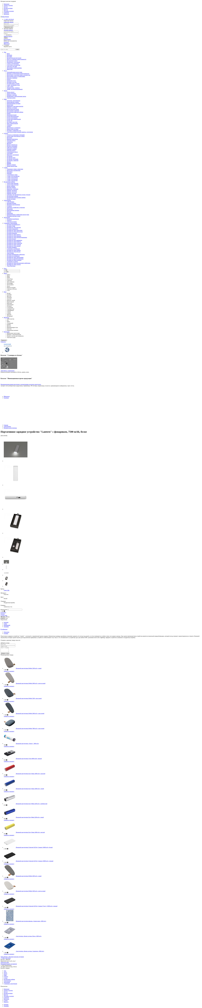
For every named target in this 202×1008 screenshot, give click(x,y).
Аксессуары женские (12, 183)
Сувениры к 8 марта (12, 261)
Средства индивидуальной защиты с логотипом (20, 132)
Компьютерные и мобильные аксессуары (18, 214)
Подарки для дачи (12, 82)
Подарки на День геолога (14, 264)
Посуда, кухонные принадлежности (16, 59)
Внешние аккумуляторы (13, 204)
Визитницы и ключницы (13, 127)
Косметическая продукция (14, 58)
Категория (6, 331)
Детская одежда (11, 140)
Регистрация (7, 39)
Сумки (5, 167)
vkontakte (6, 626)
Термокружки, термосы (13, 87)
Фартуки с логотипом (13, 154)
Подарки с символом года (14, 130)
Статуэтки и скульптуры (13, 65)
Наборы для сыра (11, 193)
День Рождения (11, 266)
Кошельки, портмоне (12, 189)
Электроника (7, 200)
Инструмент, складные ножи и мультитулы (18, 75)
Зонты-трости (10, 92)
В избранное (4, 629)
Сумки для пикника (12, 179)
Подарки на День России (13, 251)
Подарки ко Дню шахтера (14, 227)
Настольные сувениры (13, 110)
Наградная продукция (13, 109)
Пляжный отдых (11, 80)
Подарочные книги (12, 60)
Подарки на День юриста (14, 234)
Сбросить (3, 341)
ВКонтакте (7, 43)
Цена (5, 268)
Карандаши (10, 105)
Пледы (9, 79)
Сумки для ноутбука (12, 177)
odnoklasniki (7, 625)
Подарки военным (12, 233)
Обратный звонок (8, 22)
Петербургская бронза (13, 219)
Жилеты (9, 143)
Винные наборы (11, 187)
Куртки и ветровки (12, 146)
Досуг (5, 70)
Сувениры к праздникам (10, 223)
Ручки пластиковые (12, 117)
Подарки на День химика (14, 250)
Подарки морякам (12, 247)
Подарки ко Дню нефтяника (14, 240)
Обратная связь (5, 962)
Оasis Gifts (6, 590)
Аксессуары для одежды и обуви (16, 136)
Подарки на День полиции (14, 260)
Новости (6, 1002)
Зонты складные (11, 93)
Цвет (5, 292)
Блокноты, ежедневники (13, 100)
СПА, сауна (10, 86)
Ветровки (9, 137)
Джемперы (10, 142)
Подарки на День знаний (13, 246)
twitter (5, 623)
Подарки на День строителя (14, 243)
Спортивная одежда (12, 152)
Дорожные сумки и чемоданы (15, 169)
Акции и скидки (8, 5)
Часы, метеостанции (12, 123)
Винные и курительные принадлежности (18, 73)
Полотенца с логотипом (13, 62)
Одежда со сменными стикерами (16, 134)
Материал (6, 317)
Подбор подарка (8, 8)
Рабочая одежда (11, 150)
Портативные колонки (13, 210)
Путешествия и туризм (13, 83)
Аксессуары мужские (12, 184)
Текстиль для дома (12, 66)
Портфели (9, 172)
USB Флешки (10, 201)
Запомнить (8, 35)
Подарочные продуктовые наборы (16, 197)
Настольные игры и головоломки (16, 76)
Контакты (6, 14)
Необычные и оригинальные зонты (16, 96)
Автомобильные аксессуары (14, 72)
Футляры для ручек (12, 122)
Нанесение (10, 213)
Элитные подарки (12, 221)
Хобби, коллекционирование (15, 89)
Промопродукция (11, 115)
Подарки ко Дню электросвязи (15, 257)
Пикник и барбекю (12, 78)
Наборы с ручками (12, 107)
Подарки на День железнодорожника (17, 237)
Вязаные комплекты (12, 139)
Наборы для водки (12, 191)
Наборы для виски (12, 190)
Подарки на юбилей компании (15, 258)
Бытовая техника (11, 203)
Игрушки (9, 56)
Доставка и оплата (9, 11)
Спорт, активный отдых (13, 85)
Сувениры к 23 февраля (13, 248)
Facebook (6, 42)
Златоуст (9, 220)
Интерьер (9, 55)
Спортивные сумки (12, 174)
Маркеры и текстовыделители (15, 106)
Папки (8, 113)
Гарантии (6, 12)
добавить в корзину (9, 671)
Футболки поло (11, 157)
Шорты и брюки (11, 164)
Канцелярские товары (13, 102)
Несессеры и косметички (13, 170)
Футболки (9, 156)
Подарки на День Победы (14, 241)
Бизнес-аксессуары (12, 166)
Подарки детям (11, 226)
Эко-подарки (10, 253)
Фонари (9, 211)
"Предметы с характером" (8, 370)
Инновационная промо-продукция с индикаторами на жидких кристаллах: (21, 384)
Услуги (6, 7)
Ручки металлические (13, 116)
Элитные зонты (11, 97)
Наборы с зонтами (12, 95)
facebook (6, 622)
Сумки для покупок (12, 180)
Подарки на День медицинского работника (18, 263)
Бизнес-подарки (11, 199)
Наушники (10, 209)
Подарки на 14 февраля (13, 256)
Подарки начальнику (12, 229)
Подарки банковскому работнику (16, 254)
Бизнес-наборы (11, 186)
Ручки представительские (14, 119)
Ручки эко (9, 120)
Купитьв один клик (4, 614)
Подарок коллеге (11, 238)
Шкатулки (9, 69)
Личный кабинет (8, 30)
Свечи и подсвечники (13, 63)
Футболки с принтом (12, 160)
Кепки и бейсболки (12, 144)
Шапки (9, 162)
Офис (5, 99)
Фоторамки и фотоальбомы (14, 68)
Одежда (6, 133)
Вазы (8, 53)
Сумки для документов (13, 176)
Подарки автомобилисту (13, 224)
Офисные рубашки (12, 147)
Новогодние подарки (12, 129)
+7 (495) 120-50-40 (9, 19)
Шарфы (9, 163)
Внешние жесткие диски (13, 216)
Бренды (6, 9)
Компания (6, 4)
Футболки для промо (12, 159)
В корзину (3, 612)
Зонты (5, 90)
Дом (5, 52)
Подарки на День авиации (14, 236)
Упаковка (9, 125)
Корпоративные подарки (13, 103)
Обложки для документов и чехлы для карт (18, 194)
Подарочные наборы (9, 182)
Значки (9, 126)
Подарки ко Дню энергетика (14, 230)
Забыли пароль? (8, 36)
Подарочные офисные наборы (15, 112)
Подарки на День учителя (14, 244)
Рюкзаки (9, 173)
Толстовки (10, 153)
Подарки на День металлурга (15, 231)
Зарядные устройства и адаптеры (16, 207)
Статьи (6, 1000)
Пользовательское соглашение (9, 964)
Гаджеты (9, 206)
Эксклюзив (7, 217)
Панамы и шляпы (11, 149)
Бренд (5, 273)
